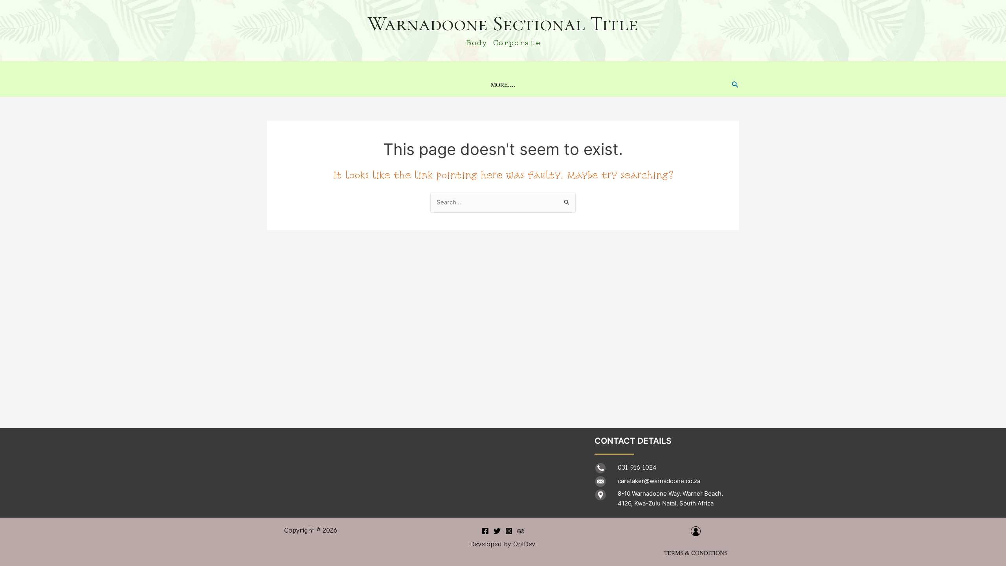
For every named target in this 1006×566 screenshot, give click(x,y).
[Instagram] (508, 531)
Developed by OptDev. (503, 544)
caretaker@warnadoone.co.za (659, 481)
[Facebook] (485, 531)
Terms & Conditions (695, 553)
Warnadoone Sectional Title (503, 23)
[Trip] (520, 531)
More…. (503, 85)
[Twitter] (497, 531)
